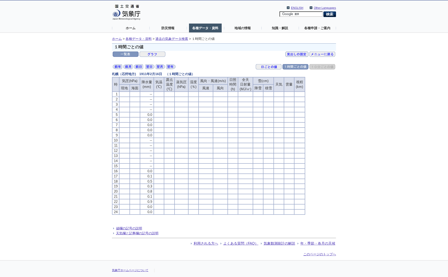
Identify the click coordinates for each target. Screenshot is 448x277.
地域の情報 (242, 28)
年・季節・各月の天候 (317, 243)
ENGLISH (297, 8)
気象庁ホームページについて (130, 270)
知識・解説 (280, 28)
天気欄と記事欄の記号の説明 (137, 233)
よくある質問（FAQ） (240, 243)
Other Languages (325, 8)
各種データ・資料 (205, 28)
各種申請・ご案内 (317, 28)
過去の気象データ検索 (171, 39)
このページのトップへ (319, 254)
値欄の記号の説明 (129, 228)
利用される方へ (206, 243)
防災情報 (168, 28)
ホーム (131, 28)
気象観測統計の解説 (279, 243)
